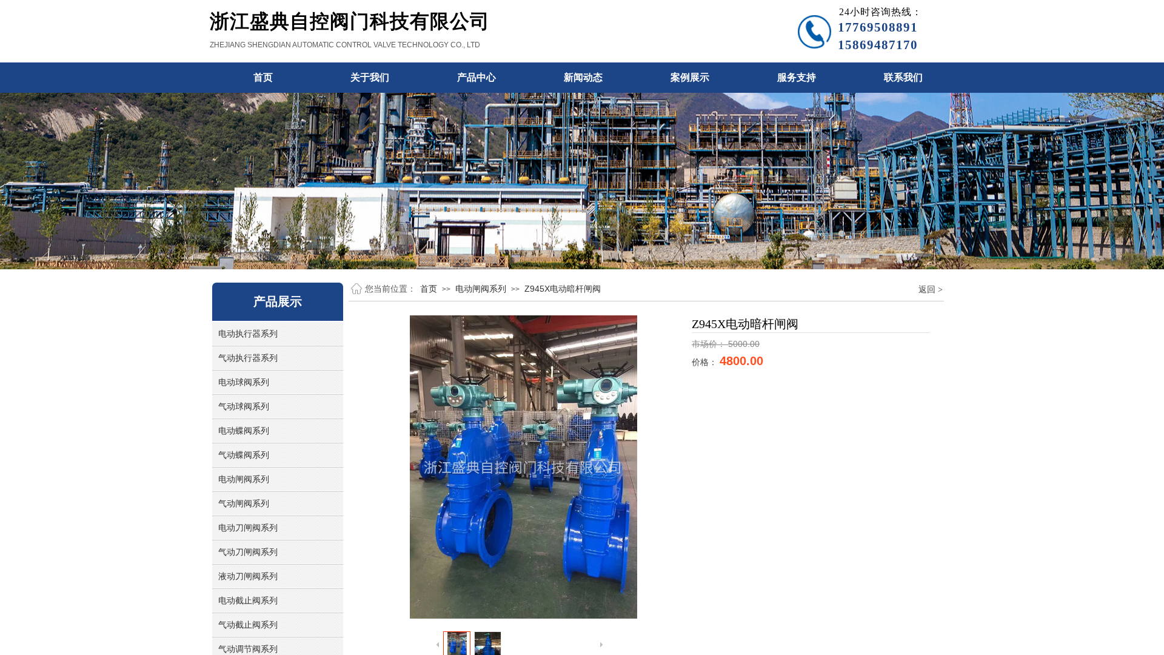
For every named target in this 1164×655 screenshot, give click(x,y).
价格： (706, 362)
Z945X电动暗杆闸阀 (562, 289)
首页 (428, 289)
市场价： (710, 344)
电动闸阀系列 (480, 289)
